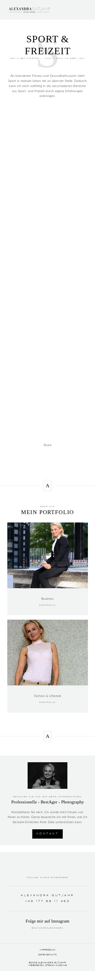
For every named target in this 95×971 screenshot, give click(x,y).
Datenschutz (47, 955)
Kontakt (47, 834)
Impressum (47, 950)
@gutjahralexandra (47, 928)
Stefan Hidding (56, 965)
